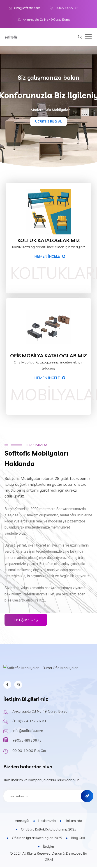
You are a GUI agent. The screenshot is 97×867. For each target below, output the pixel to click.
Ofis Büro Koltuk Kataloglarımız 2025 (48, 829)
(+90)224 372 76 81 (29, 721)
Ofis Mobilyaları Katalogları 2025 (37, 838)
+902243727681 (67, 8)
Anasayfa (22, 821)
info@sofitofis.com (27, 8)
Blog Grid (78, 838)
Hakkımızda (47, 821)
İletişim (48, 846)
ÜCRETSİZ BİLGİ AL (48, 121)
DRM (48, 859)
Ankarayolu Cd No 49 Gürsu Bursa (46, 20)
